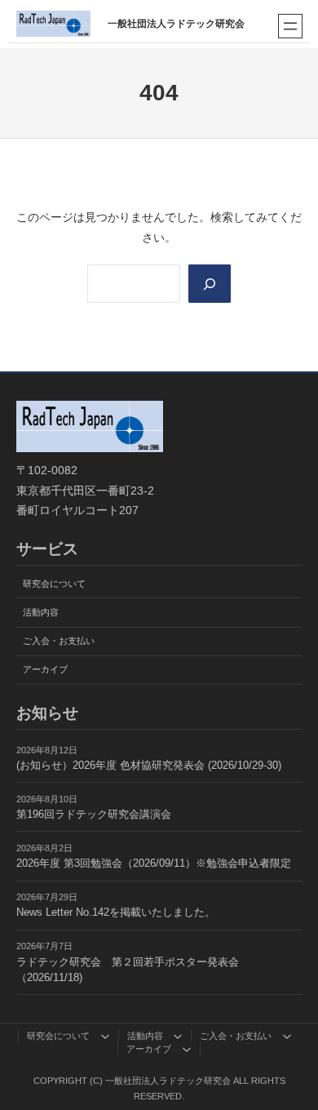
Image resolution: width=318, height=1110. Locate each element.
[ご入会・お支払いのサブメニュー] (287, 1036)
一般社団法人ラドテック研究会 (176, 23)
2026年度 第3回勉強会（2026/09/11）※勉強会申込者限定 (153, 863)
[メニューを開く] (290, 26)
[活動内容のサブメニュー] (178, 1036)
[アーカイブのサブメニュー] (187, 1049)
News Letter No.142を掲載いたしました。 (115, 912)
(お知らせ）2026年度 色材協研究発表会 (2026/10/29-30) (148, 765)
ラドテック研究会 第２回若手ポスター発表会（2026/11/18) (127, 970)
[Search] (209, 283)
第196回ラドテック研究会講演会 (93, 814)
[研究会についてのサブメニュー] (105, 1036)
